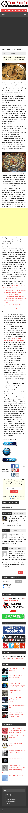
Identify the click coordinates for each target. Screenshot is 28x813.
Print (7, 658)
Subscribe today (6, 598)
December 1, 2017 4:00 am (15, 548)
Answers (5, 502)
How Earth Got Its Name (15, 758)
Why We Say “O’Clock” (12, 294)
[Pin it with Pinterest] (17, 470)
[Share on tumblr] (13, 475)
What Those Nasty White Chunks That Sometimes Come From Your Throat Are (17, 730)
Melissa (13, 53)
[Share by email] (17, 475)
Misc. (16, 502)
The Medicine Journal (11, 801)
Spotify (18, 285)
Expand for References (9, 439)
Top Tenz (7, 803)
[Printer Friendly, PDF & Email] (24, 466)
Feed (9, 287)
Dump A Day (8, 796)
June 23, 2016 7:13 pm (16, 530)
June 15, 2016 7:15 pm (18, 513)
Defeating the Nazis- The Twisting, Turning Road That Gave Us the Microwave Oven (17, 685)
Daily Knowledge (19, 496)
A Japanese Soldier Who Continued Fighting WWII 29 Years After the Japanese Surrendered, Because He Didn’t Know (13, 769)
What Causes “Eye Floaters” (16, 775)
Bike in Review (9, 794)
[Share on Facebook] (13, 466)
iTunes (13, 285)
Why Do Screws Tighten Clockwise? (16, 308)
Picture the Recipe (10, 799)
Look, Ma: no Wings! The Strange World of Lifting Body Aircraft (17, 699)
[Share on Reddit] (13, 470)
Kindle (12, 658)
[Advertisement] (14, 32)
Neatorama (8, 798)
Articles (11, 502)
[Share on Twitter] (17, 466)
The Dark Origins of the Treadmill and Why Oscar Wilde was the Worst (16, 714)
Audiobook (22, 658)
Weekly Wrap (15, 498)
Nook (16, 658)
